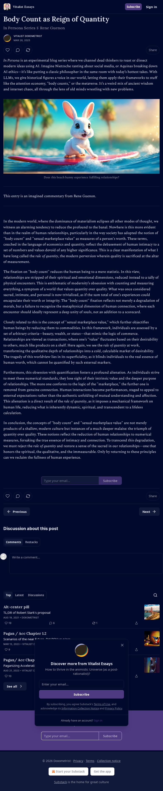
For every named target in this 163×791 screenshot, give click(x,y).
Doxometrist (30, 617)
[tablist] (21, 542)
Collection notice (109, 761)
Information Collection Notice (80, 708)
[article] (81, 615)
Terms (90, 761)
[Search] (155, 595)
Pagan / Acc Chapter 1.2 (24, 633)
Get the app (102, 771)
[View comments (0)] (18, 50)
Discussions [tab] (36, 595)
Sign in (151, 7)
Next (146, 511)
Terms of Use (102, 704)
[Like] (7, 50)
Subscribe (133, 7)
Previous (20, 511)
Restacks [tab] (31, 542)
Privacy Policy (113, 708)
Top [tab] (8, 595)
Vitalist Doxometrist (28, 36)
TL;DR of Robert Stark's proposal (27, 612)
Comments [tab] (13, 542)
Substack (60, 782)
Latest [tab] (19, 595)
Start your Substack (70, 771)
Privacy (78, 761)
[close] (122, 645)
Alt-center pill (16, 607)
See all (12, 686)
